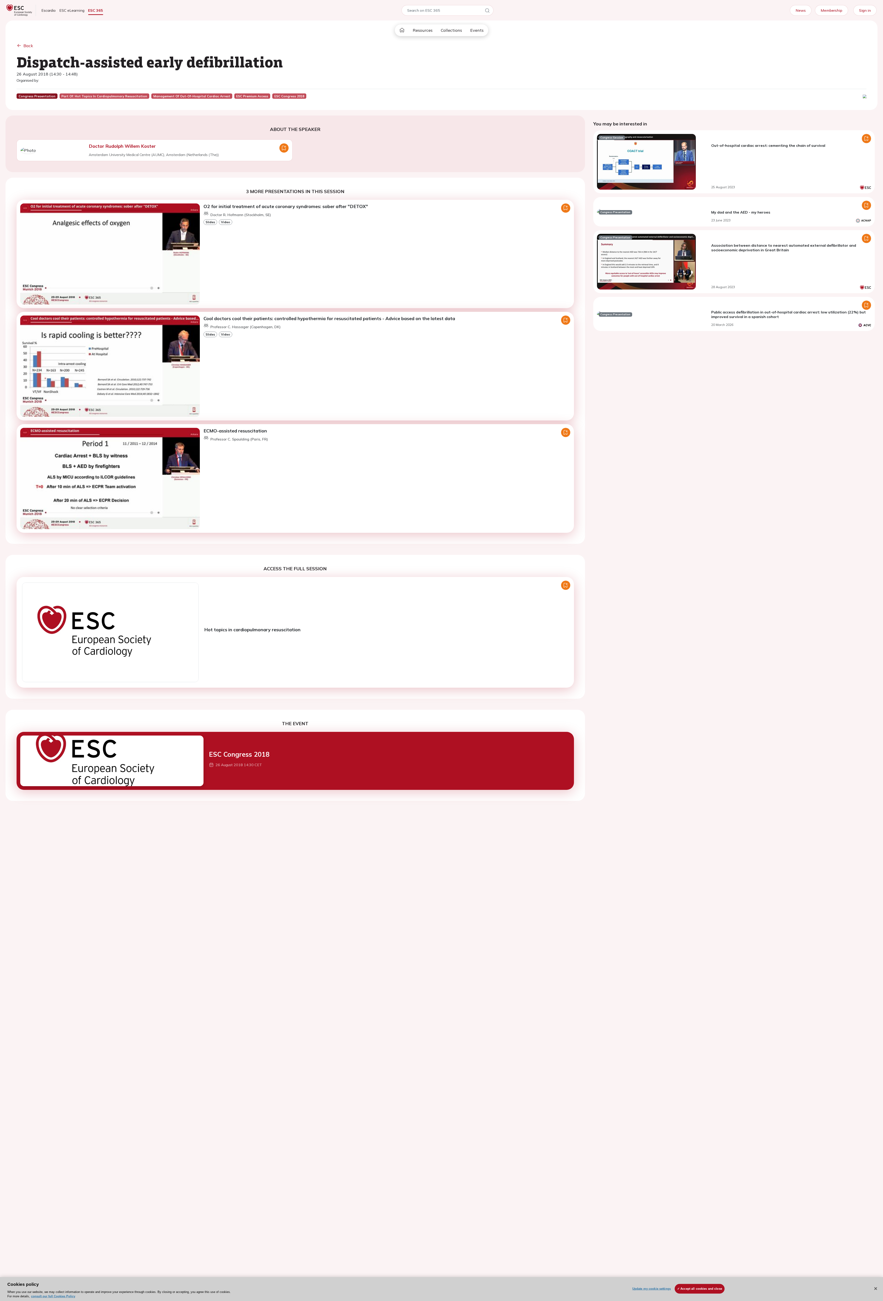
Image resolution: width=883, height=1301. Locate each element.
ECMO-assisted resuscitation (235, 431)
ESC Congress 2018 (239, 754)
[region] (441, 1289)
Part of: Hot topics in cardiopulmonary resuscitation (104, 96)
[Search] (487, 11)
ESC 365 (95, 10)
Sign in (865, 10)
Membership (831, 10)
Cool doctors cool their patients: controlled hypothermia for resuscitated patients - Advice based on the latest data (329, 318)
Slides (210, 222)
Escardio (48, 10)
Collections (451, 30)
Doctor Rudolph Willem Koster (122, 146)
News (801, 10)
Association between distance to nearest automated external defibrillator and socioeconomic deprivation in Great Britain (783, 247)
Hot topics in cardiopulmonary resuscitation (252, 629)
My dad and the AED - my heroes (740, 212)
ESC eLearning (71, 10)
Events (477, 30)
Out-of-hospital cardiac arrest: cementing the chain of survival (768, 145)
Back (28, 45)
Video (225, 222)
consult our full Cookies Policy (53, 1296)
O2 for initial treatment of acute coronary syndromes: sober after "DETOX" (286, 206)
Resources (423, 30)
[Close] (876, 1289)
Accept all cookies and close (701, 1288)
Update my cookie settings (651, 1288)
